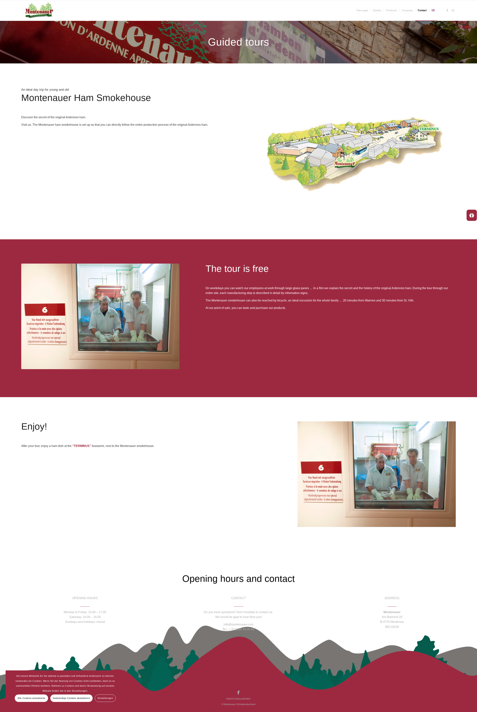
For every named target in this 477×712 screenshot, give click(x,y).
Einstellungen (105, 698)
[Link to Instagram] (453, 10)
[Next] (171, 316)
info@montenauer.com (238, 624)
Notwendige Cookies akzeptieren (71, 698)
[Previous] (29, 316)
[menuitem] (362, 10)
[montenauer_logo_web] (39, 10)
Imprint (229, 698)
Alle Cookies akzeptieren (31, 698)
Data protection (242, 698)
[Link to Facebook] (447, 10)
